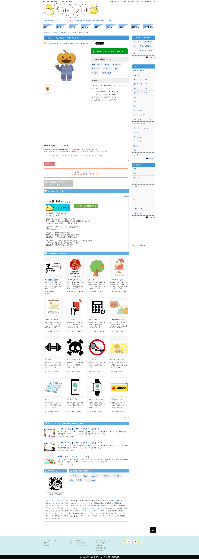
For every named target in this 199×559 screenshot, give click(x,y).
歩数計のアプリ (72, 399)
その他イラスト (138, 155)
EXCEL (135, 204)
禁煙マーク (92, 359)
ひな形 (135, 132)
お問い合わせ (99, 550)
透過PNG (136, 178)
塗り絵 (135, 146)
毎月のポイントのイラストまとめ (74, 456)
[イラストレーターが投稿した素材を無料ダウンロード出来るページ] (49, 28)
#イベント (107, 69)
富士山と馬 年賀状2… (52, 319)
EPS (135, 182)
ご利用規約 (98, 545)
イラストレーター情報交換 (78, 545)
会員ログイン (139, 1)
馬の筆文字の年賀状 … (53, 280)
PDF (134, 191)
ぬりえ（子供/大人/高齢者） (142, 46)
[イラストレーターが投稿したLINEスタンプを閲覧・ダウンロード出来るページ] (75, 28)
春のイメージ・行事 (140, 79)
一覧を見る (126, 196)
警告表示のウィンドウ (117, 399)
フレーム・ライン (139, 115)
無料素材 (55, 33)
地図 (134, 150)
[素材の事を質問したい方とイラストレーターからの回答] (100, 28)
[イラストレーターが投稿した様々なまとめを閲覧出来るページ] (87, 28)
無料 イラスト (79, 503)
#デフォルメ (106, 73)
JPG (134, 169)
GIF (134, 173)
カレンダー (137, 75)
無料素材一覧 (65, 33)
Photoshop (137, 213)
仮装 (60, 508)
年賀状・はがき (138, 71)
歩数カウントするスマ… (96, 399)
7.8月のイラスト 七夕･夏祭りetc (143, 52)
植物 (134, 101)
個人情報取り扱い (101, 548)
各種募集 (46, 545)
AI (134, 195)
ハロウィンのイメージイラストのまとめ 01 (79, 442)
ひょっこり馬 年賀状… (118, 359)
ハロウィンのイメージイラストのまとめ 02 (79, 428)
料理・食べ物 (137, 110)
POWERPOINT (138, 209)
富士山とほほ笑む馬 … (118, 319)
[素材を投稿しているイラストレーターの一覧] (62, 28)
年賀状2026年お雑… (117, 280)
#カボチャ (117, 64)
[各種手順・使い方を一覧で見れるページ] (149, 28)
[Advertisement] (129, 7)
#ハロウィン (96, 64)
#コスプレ (96, 69)
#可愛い (95, 73)
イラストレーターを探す (51, 540)
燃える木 (91, 280)
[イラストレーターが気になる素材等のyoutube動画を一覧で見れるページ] (137, 28)
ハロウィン (50, 508)
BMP (135, 187)
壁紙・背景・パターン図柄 (142, 119)
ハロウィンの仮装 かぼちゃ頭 (57, 500)
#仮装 (107, 64)
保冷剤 (47, 399)
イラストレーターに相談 (77, 543)
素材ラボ (47, 33)
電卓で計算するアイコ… (96, 319)
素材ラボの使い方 (150, 1)
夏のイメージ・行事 (140, 84)
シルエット (137, 141)
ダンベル (48, 359)
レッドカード (71, 319)
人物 (134, 97)
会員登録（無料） (113, 1)
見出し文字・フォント (140, 128)
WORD (135, 200)
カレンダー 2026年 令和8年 (142, 42)
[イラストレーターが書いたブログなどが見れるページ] (125, 28)
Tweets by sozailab (138, 245)
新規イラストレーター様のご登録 (105, 540)
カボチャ (69, 508)
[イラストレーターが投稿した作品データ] (112, 28)
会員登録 (61, 149)
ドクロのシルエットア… (75, 359)
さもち (67, 201)
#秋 (116, 69)
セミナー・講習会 (75, 540)
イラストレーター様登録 (127, 1)
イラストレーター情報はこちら (85, 206)
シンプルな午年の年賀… (75, 280)
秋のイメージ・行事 (97, 513)
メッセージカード (139, 124)
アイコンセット (138, 137)
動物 (134, 106)
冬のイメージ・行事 (140, 93)
